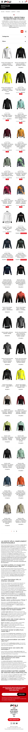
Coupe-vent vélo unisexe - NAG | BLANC (7, 228)
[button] (2, 1)
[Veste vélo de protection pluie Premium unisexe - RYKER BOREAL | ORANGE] (20, 270)
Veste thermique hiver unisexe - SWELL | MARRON (7, 308)
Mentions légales (14, 726)
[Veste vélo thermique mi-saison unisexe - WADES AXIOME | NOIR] (7, 453)
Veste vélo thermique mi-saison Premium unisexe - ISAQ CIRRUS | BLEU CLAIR (21, 117)
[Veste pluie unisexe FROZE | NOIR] (7, 322)
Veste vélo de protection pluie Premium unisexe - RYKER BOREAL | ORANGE (20, 283)
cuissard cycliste (13, 678)
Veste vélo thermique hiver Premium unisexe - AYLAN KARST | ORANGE (20, 494)
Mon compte (14, 712)
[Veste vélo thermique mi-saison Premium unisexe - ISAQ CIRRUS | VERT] (7, 162)
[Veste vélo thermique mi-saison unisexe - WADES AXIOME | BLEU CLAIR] (20, 426)
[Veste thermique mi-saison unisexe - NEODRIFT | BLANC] (7, 53)
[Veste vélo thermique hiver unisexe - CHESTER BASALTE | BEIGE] (20, 508)
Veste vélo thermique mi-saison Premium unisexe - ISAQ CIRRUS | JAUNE (21, 146)
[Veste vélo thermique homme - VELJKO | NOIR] (20, 78)
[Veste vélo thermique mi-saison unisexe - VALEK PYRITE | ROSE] (7, 190)
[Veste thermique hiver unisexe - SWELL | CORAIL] (20, 297)
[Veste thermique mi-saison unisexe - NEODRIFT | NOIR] (20, 53)
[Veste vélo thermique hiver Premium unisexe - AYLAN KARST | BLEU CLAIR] (20, 453)
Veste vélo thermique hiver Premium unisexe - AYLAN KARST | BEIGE (7, 521)
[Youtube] (17, 723)
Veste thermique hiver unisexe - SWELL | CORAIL (21, 308)
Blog (14, 714)
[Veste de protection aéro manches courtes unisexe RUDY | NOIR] (7, 349)
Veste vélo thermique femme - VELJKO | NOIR (7, 115)
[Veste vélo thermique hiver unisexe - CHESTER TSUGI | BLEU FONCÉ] (7, 244)
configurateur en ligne (14, 643)
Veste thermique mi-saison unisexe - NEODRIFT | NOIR (21, 64)
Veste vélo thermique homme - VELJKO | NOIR (20, 89)
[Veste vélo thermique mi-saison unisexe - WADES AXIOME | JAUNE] (7, 426)
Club (14, 708)
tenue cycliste (4, 679)
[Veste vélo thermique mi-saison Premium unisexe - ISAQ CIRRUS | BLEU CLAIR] (20, 104)
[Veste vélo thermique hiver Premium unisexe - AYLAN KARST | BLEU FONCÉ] (7, 481)
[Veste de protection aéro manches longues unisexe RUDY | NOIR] (20, 322)
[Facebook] (14, 723)
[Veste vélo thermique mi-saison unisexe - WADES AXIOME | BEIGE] (7, 400)
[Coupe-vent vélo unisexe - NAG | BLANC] (7, 217)
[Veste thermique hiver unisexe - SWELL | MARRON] (7, 297)
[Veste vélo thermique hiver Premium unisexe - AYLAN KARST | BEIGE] (7, 508)
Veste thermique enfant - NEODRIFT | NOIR (7, 386)
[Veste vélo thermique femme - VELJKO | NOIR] (7, 104)
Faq (14, 716)
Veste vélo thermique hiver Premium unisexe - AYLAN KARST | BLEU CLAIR (20, 466)
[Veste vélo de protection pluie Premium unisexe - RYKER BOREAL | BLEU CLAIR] (7, 270)
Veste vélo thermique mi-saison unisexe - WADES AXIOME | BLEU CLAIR (21, 439)
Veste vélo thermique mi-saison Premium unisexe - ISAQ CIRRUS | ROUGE (7, 146)
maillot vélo (3, 678)
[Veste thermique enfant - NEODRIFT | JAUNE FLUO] (20, 375)
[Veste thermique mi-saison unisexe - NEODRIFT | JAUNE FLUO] (7, 78)
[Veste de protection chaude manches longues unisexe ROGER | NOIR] (20, 349)
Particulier (14, 709)
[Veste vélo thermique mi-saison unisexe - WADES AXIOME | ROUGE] (20, 400)
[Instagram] (11, 723)
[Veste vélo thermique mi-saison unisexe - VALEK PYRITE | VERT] (20, 162)
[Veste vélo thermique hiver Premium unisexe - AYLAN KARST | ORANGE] (20, 481)
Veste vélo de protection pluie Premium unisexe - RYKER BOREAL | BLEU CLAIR (7, 283)
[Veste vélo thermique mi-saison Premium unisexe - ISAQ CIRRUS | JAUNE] (20, 133)
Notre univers (14, 711)
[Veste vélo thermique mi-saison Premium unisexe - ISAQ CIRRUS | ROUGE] (7, 133)
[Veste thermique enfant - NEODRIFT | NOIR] (7, 375)
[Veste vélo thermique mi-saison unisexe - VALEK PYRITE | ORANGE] (20, 190)
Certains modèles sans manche (17, 574)
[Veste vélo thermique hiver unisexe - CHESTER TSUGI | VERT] (20, 244)
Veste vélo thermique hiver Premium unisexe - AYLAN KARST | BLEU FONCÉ (7, 494)
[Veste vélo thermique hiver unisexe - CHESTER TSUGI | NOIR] (20, 217)
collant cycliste (19, 604)
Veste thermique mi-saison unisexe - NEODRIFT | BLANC (7, 64)
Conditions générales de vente (14, 727)
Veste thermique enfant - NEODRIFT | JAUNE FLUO (20, 386)
